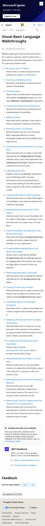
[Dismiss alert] (41, 3)
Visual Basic (20, 30)
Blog (33, 513)
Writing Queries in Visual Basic (19, 128)
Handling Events (13, 91)
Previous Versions (21, 513)
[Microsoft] (22, 24)
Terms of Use (31, 519)
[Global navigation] (2, 25)
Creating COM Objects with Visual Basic (23, 195)
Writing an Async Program (17, 68)
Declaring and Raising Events (19, 80)
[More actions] (41, 30)
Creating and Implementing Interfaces (23, 106)
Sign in (40, 25)
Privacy (15, 516)
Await (33, 75)
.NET (11, 30)
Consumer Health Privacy (11, 519)
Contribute (6, 516)
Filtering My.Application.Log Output (21, 272)
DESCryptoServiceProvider (17, 350)
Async (24, 75)
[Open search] (34, 25)
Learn (4, 30)
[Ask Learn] (37, 30)
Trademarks (6, 523)
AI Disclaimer (7, 513)
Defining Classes (13, 117)
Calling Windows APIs (15, 171)
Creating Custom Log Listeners (19, 287)
